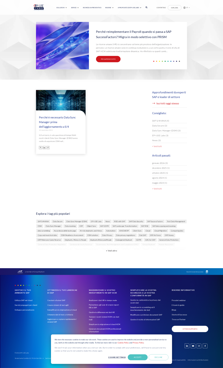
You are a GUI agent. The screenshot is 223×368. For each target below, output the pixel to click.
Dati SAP (142, 235)
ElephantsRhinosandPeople (101, 240)
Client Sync (137, 231)
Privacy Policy (138, 343)
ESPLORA (174, 8)
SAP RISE (144, 226)
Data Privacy (107, 235)
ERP (81, 226)
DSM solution (92, 235)
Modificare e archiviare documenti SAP (146, 315)
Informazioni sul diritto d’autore (198, 360)
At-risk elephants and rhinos (91, 231)
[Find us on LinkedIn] (187, 345)
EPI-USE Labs (160, 135)
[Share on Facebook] (48, 147)
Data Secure (159, 125)
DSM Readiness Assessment (72, 235)
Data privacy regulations (125, 235)
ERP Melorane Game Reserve (49, 240)
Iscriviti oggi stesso (167, 103)
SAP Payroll (120, 254)
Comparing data (177, 231)
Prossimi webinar (179, 300)
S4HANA (89, 254)
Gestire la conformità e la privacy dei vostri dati (145, 301)
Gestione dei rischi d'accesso (81, 244)
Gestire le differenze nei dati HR (102, 312)
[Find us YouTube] (193, 346)
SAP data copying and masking (163, 226)
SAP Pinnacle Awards (154, 254)
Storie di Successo (179, 315)
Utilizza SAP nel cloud (23, 300)
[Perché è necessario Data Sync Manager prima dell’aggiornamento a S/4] (61, 104)
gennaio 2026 (160, 163)
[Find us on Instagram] (199, 346)
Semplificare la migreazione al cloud (62, 310)
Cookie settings (117, 357)
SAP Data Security (136, 221)
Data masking (70, 226)
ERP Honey (169, 235)
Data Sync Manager (53, 226)
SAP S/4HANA (160, 120)
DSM (40, 226)
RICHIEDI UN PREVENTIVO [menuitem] (92, 8)
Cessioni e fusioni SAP (56, 300)
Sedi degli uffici (50, 358)
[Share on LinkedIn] (44, 147)
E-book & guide (178, 305)
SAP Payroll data (135, 254)
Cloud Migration (160, 231)
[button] (185, 7)
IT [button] (187, 8)
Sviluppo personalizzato (24, 310)
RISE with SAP (119, 221)
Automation (111, 231)
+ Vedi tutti (157, 146)
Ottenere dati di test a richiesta (60, 315)
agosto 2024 (159, 178)
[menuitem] (61, 7)
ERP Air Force (155, 235)
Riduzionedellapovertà (46, 254)
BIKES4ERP (124, 231)
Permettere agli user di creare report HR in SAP (104, 306)
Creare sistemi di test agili (58, 305)
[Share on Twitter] (40, 147)
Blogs (174, 310)
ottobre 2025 (160, 173)
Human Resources (166, 244)
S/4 (60, 254)
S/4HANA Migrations (74, 254)
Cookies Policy (123, 343)
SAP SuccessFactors (155, 221)
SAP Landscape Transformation (125, 226)
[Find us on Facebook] (205, 346)
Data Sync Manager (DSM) (166, 130)
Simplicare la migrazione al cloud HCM (104, 324)
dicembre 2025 (161, 168)
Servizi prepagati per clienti (26, 305)
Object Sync (91, 226)
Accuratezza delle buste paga (65, 231)
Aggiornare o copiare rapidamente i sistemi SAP (61, 320)
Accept (138, 357)
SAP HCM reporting (104, 254)
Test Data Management (176, 221)
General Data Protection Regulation (52, 244)
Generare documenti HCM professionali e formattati (105, 330)
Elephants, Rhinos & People (75, 240)
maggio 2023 (159, 183)
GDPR (138, 240)
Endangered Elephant (124, 240)
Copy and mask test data (47, 235)
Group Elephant (148, 244)
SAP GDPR (104, 226)
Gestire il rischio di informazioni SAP (145, 320)
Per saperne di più (108, 59)
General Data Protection (168, 240)
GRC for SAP (150, 240)
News (156, 140)
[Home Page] (38, 7)
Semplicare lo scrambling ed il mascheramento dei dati (142, 308)
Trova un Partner (179, 319)
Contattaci (161, 8)
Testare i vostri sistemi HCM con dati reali (104, 318)
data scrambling (44, 231)
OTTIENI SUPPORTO (190, 329)
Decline (158, 357)
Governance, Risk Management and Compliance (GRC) (117, 244)
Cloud (148, 231)
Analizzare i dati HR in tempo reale (103, 300)
